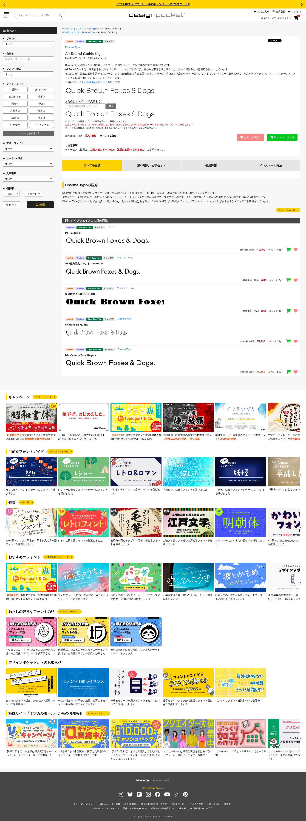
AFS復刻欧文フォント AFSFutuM (84, 263)
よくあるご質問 (195, 804)
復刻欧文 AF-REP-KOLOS (80, 294)
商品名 (10, 53)
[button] (4, 4)
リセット (11, 204)
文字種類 (11, 173)
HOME (65, 29)
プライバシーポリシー (84, 804)
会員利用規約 (130, 804)
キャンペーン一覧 (43, 397)
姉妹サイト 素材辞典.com (163, 808)
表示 (111, 106)
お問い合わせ (213, 804)
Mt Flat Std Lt (73, 232)
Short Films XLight (76, 324)
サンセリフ (94, 29)
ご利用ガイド (177, 804)
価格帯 (10, 188)
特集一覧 (25, 502)
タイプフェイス (78, 29)
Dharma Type (88, 32)
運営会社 (228, 804)
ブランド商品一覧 (286, 210)
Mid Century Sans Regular (81, 355)
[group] (31, 422)
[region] (181, 114)
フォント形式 (13, 68)
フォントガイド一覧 (58, 451)
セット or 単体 (14, 158)
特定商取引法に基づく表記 (154, 804)
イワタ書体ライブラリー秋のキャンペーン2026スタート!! (153, 4)
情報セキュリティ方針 (109, 804)
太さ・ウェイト (15, 143)
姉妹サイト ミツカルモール (106, 808)
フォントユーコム (125, 257)
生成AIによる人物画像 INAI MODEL (196, 808)
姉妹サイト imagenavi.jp (135, 808)
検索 (42, 204)
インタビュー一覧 (68, 611)
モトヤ (111, 227)
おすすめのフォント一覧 (57, 557)
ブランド (11, 38)
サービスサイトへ (96, 713)
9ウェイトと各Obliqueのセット (90, 82)
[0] (296, 19)
